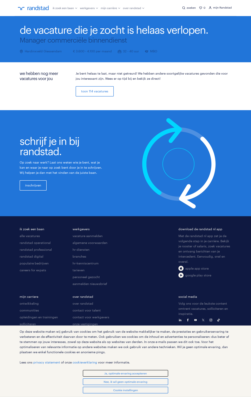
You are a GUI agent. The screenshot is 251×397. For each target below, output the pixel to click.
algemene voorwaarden (90, 243)
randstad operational (35, 243)
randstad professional (36, 249)
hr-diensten (81, 249)
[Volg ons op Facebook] (188, 319)
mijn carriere (29, 296)
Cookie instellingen (125, 390)
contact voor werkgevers (91, 317)
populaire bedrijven (34, 263)
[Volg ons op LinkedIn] (181, 319)
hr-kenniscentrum (86, 263)
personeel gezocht (86, 277)
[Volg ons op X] (204, 319)
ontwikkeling (29, 303)
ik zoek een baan (63, 8)
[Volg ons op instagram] (211, 319)
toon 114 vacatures (94, 91)
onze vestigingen (85, 324)
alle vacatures (30, 236)
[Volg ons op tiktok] (219, 319)
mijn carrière (109, 8)
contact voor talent (87, 310)
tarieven (79, 270)
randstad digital (31, 256)
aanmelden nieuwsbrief (90, 284)
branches (79, 256)
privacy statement (46, 362)
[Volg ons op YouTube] (196, 319)
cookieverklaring (85, 362)
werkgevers (87, 8)
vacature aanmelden (88, 236)
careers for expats (33, 270)
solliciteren (28, 324)
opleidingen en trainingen (39, 317)
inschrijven (33, 185)
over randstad (132, 8)
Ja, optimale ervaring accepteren (125, 373)
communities (29, 310)
